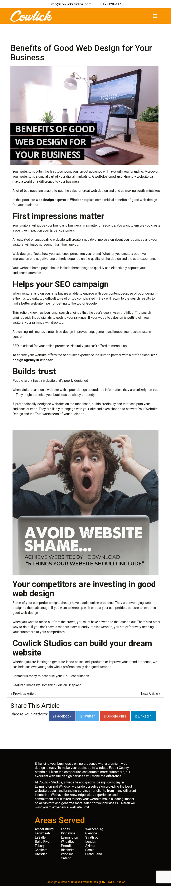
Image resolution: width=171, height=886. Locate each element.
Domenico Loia (52, 685)
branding (137, 171)
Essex (65, 829)
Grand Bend (93, 854)
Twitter (88, 716)
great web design (95, 191)
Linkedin (144, 716)
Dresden (41, 854)
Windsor (67, 854)
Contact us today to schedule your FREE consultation (51, 676)
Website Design (92, 882)
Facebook (62, 716)
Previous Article (24, 694)
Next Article (149, 694)
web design (29, 613)
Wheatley (67, 842)
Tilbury (40, 846)
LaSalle (40, 837)
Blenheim (67, 850)
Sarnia (89, 850)
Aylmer (90, 846)
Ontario (66, 858)
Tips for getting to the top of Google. (70, 303)
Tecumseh (42, 833)
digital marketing (78, 176)
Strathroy (91, 837)
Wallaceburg (94, 829)
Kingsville (68, 833)
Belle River (43, 842)
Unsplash (74, 685)
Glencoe (91, 833)
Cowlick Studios (115, 882)
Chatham (41, 850)
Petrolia (66, 846)
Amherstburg (44, 829)
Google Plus (116, 716)
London (90, 842)
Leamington (69, 837)
